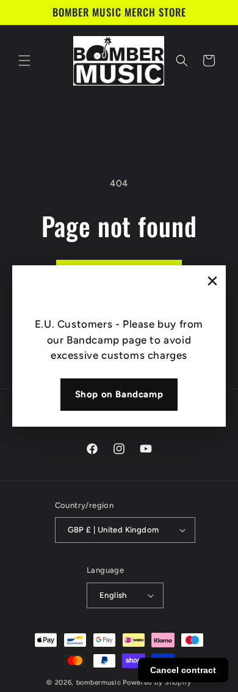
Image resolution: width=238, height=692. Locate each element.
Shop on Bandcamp (119, 394)
